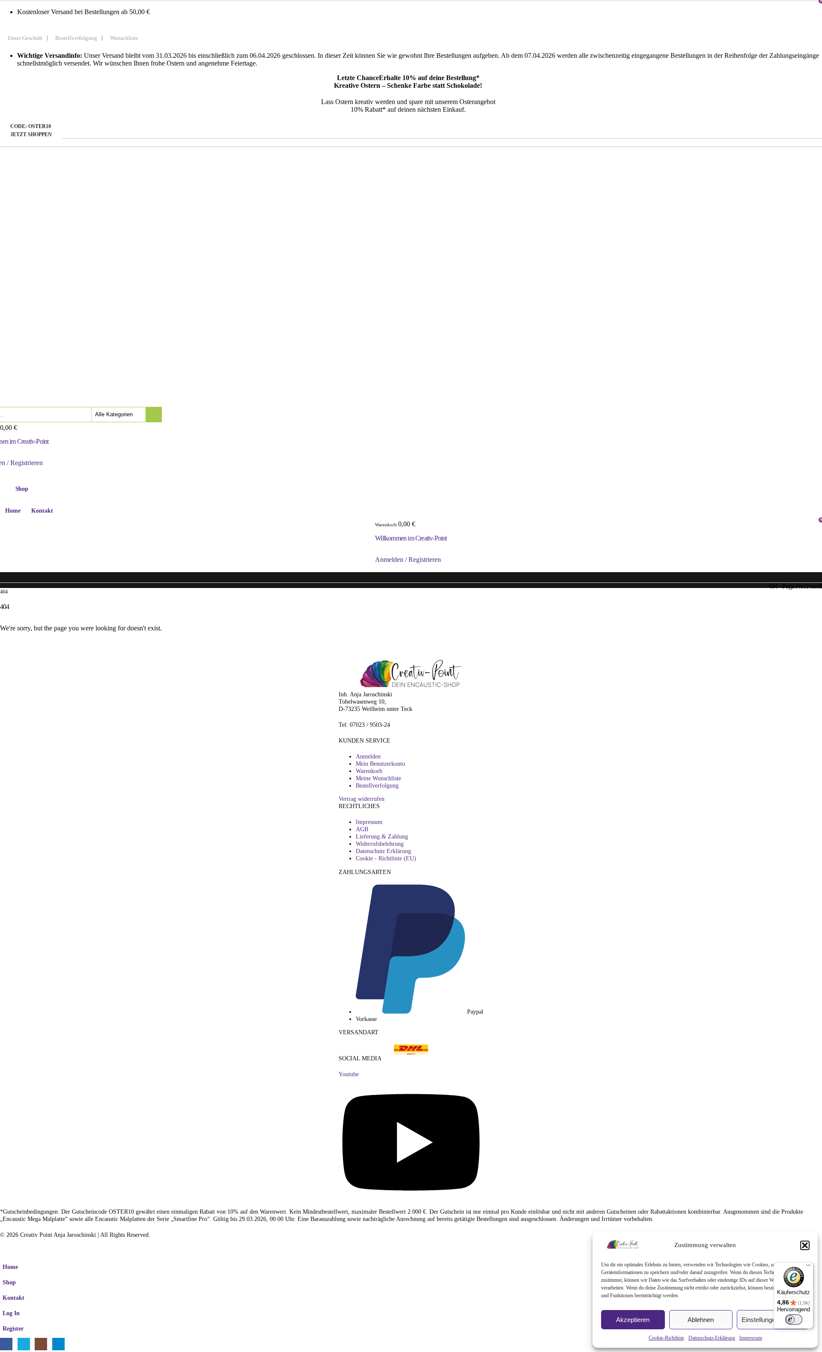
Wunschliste (124, 38)
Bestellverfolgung (76, 38)
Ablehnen (701, 1319)
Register (13, 1328)
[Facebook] (6, 1344)
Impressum (750, 1338)
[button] (805, 1245)
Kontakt (42, 510)
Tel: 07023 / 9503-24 (364, 724)
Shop (9, 1282)
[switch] (793, 1319)
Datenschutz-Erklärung (711, 1338)
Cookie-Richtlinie (666, 1338)
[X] (24, 1344)
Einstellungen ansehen (773, 1319)
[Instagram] (41, 1344)
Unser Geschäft (25, 38)
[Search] (153, 414)
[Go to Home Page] (2, 585)
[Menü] (808, 1267)
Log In (11, 1313)
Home (13, 510)
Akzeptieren (632, 1319)
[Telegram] (58, 1344)
